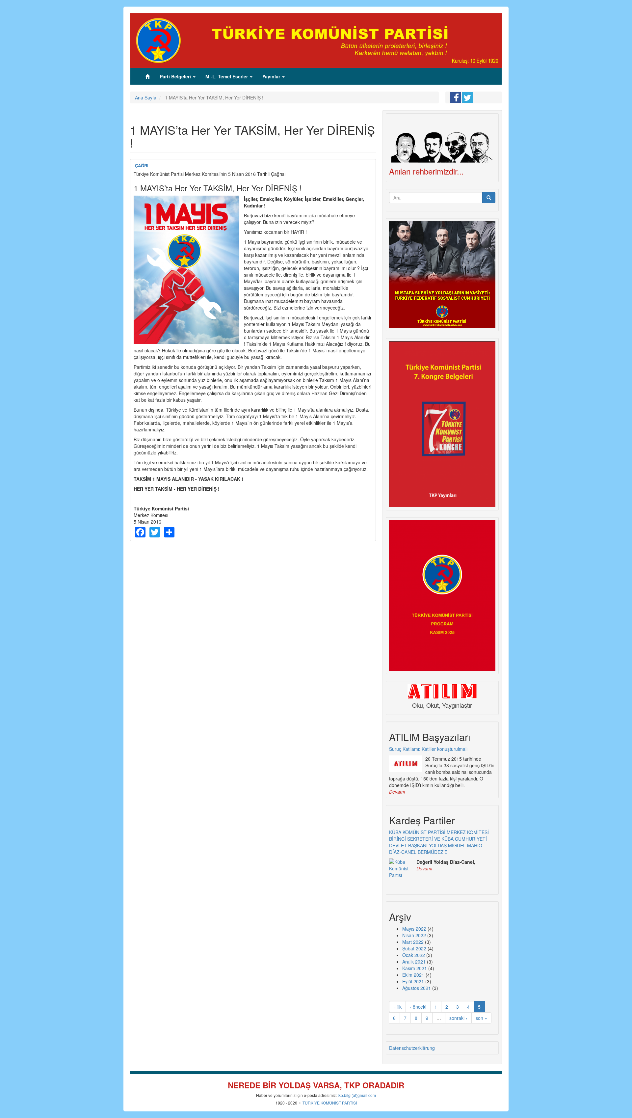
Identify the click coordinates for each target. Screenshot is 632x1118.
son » (481, 1018)
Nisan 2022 (414, 935)
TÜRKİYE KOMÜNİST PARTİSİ (330, 1102)
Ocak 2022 (413, 955)
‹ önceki (418, 1006)
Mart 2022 (413, 942)
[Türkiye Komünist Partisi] (316, 40)
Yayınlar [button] (271, 76)
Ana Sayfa (145, 97)
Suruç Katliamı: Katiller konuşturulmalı (428, 749)
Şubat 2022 (414, 948)
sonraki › (458, 1018)
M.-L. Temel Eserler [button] (227, 76)
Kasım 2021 (414, 968)
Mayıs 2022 (414, 928)
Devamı (397, 791)
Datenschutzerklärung (412, 1048)
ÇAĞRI (141, 165)
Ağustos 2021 (416, 988)
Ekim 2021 (413, 974)
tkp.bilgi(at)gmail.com (357, 1095)
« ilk (397, 1006)
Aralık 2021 (414, 961)
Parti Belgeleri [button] (176, 76)
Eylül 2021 (413, 981)
